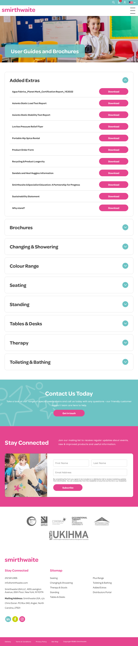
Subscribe (67, 487)
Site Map (54, 642)
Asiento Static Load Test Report (29, 103)
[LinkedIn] (8, 619)
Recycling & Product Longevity (28, 161)
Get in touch (69, 413)
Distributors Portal (102, 592)
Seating (54, 577)
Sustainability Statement (25, 196)
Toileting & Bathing (102, 582)
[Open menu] (133, 10)
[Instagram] (22, 619)
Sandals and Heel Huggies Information (32, 173)
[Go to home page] (18, 9)
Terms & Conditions (23, 642)
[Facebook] (15, 619)
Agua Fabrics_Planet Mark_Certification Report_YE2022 (42, 91)
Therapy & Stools (58, 587)
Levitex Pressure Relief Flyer (27, 126)
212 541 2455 (11, 577)
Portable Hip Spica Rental (26, 138)
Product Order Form (23, 149)
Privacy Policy (41, 642)
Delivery (8, 642)
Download (113, 91)
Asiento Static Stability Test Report (31, 114)
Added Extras (99, 587)
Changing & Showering (61, 582)
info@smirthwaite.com (16, 582)
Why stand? (18, 207)
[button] (69, 80)
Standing (54, 592)
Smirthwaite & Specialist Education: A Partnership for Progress (46, 184)
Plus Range (98, 577)
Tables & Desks (57, 596)
